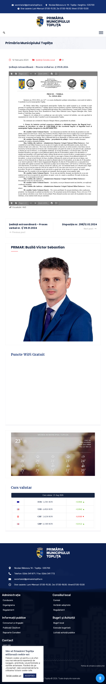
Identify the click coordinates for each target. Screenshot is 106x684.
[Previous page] (12, 73)
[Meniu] (101, 32)
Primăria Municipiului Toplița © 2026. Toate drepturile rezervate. (53, 678)
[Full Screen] (56, 73)
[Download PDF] (52, 73)
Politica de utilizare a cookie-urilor (93, 666)
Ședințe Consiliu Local (45, 60)
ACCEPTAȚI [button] (30, 676)
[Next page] (16, 73)
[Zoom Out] (31, 73)
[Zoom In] (35, 73)
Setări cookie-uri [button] (13, 675)
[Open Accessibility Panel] (100, 678)
